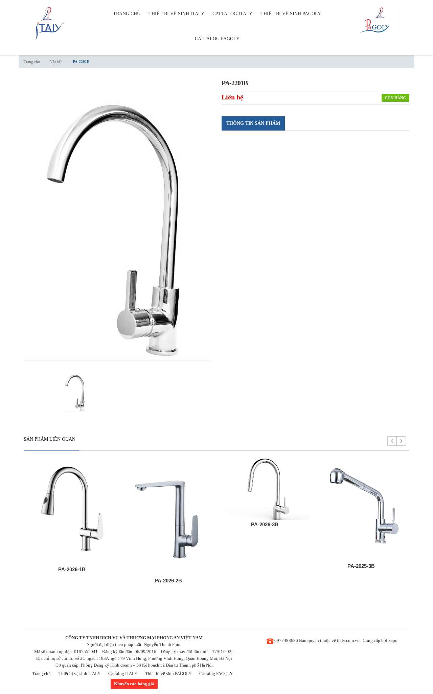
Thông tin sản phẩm (253, 123)
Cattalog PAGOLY (216, 673)
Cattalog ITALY (122, 673)
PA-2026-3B (264, 524)
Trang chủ (32, 62)
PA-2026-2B (168, 580)
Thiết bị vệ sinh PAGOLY (168, 673)
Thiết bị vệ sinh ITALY (79, 673)
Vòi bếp (56, 62)
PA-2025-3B (361, 566)
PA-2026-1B (72, 569)
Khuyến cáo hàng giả (134, 683)
